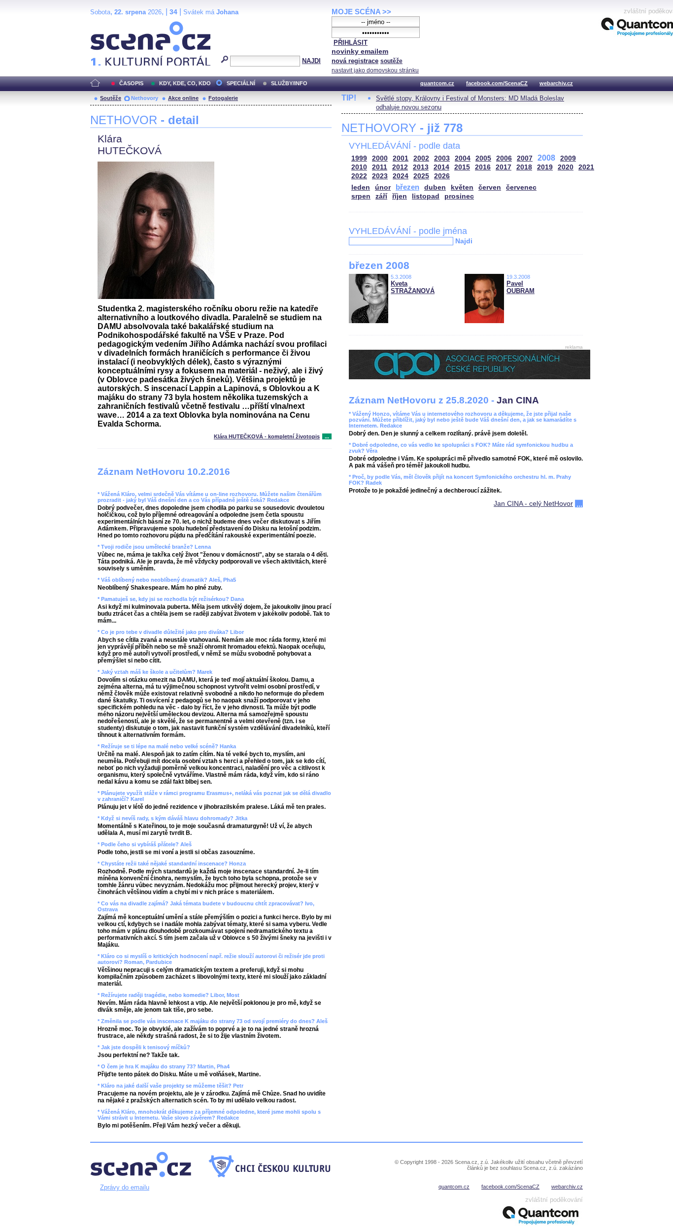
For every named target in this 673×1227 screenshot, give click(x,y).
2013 (421, 167)
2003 (442, 158)
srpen (360, 196)
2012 (400, 167)
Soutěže (110, 98)
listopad (425, 196)
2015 (462, 167)
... (327, 436)
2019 (545, 167)
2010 (359, 167)
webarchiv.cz (556, 83)
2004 (463, 158)
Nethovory (144, 98)
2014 (441, 167)
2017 (503, 167)
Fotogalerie (223, 98)
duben (435, 187)
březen (407, 187)
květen (462, 187)
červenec (521, 187)
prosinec (459, 196)
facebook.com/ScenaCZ (497, 83)
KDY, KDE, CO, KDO (185, 83)
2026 (442, 176)
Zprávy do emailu (124, 1187)
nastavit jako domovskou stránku (375, 70)
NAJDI (311, 61)
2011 (379, 167)
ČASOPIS (131, 83)
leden (360, 187)
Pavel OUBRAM (520, 287)
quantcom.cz (437, 83)
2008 (546, 158)
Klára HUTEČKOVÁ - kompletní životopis (267, 436)
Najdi (463, 241)
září (381, 196)
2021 (586, 167)
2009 (568, 158)
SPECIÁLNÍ (241, 83)
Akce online (183, 98)
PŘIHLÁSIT (351, 42)
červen (489, 187)
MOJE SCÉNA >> (361, 11)
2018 (524, 167)
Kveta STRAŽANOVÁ (413, 287)
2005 (483, 158)
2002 (421, 158)
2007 (525, 158)
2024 (400, 176)
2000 (380, 158)
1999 (359, 158)
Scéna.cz (107, 25)
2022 (359, 176)
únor (383, 187)
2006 (504, 158)
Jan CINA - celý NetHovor (533, 503)
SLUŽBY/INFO (289, 83)
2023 (380, 176)
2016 (483, 167)
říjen (399, 196)
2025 (421, 176)
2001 (400, 158)
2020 (565, 167)
